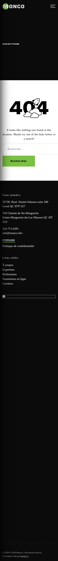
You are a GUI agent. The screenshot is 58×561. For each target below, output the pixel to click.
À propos (7, 265)
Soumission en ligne (14, 278)
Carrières (7, 283)
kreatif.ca (24, 556)
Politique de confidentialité (18, 246)
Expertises (8, 269)
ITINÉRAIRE (8, 240)
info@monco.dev (12, 233)
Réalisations (9, 274)
